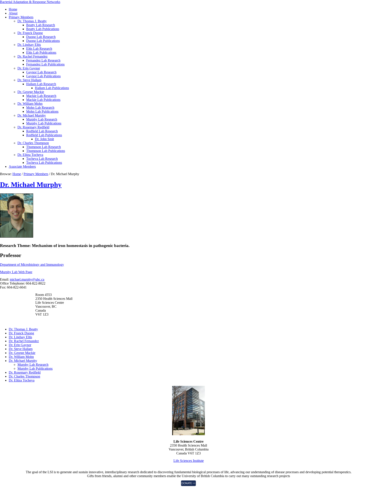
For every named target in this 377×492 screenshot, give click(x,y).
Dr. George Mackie (30, 92)
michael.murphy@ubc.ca (27, 279)
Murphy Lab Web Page (16, 272)
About (13, 13)
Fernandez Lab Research (43, 60)
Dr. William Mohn (30, 103)
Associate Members (22, 166)
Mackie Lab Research (41, 96)
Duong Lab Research (41, 37)
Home (13, 9)
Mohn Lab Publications (42, 111)
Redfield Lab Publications (44, 135)
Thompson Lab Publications (45, 151)
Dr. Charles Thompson (33, 143)
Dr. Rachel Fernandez (32, 56)
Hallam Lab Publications (52, 88)
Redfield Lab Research (42, 131)
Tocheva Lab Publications (44, 162)
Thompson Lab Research (43, 147)
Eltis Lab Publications (41, 52)
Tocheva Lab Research (42, 159)
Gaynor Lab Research (41, 72)
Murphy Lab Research (41, 119)
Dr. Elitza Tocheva (30, 155)
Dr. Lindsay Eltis (29, 45)
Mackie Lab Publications (43, 100)
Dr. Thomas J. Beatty (32, 21)
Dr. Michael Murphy (31, 115)
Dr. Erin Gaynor (28, 68)
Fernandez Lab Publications (45, 64)
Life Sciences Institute (188, 461)
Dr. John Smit (44, 139)
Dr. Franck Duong (30, 33)
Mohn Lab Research (40, 107)
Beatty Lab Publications (42, 29)
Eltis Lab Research (39, 48)
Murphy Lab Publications (43, 123)
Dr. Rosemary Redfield (33, 127)
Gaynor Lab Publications (43, 76)
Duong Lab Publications (43, 41)
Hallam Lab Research (41, 84)
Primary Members (21, 17)
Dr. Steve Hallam (29, 80)
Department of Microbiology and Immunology (32, 264)
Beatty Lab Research (40, 25)
